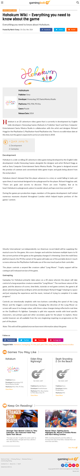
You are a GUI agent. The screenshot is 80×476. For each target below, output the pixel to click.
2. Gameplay (14, 149)
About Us (12, 464)
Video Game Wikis (9, 10)
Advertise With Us (6, 467)
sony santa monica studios (63, 344)
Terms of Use (5, 459)
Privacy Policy (15, 459)
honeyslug (26, 344)
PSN (46, 344)
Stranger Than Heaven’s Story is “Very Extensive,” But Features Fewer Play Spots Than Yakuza (21, 432)
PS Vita (33, 344)
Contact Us (4, 464)
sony (50, 344)
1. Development (15, 145)
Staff (19, 464)
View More (9, 389)
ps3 (38, 344)
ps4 (42, 344)
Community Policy (6, 461)
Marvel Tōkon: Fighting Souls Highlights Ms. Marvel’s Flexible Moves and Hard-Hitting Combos (60, 432)
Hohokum (17, 344)
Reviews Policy (26, 459)
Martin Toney (14, 30)
